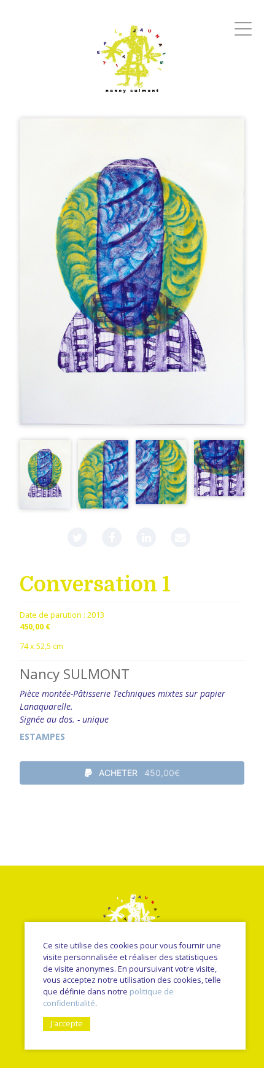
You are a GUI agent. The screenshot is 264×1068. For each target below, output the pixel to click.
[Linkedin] (146, 537)
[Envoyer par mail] (180, 537)
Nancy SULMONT (75, 673)
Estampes (42, 736)
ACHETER (138, 772)
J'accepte (66, 1023)
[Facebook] (112, 537)
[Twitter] (77, 537)
